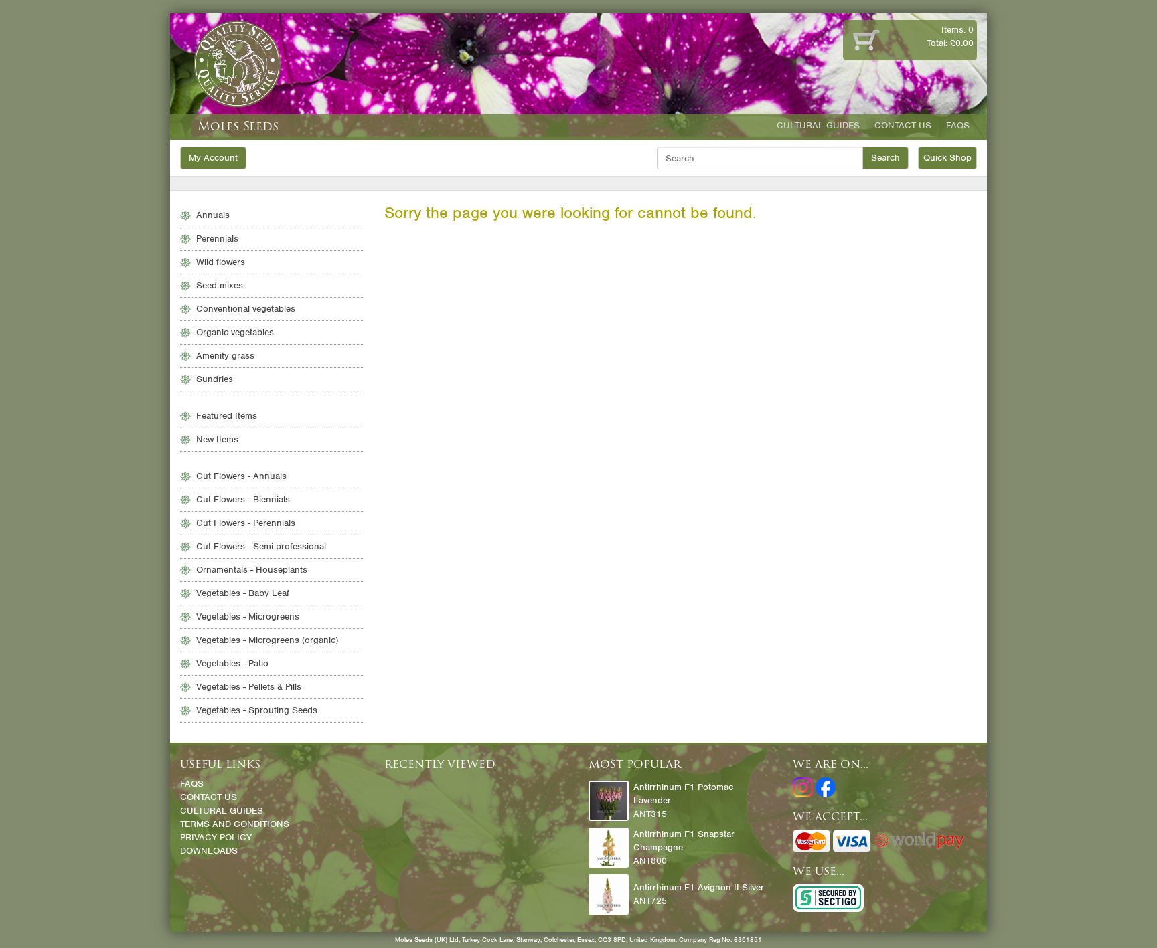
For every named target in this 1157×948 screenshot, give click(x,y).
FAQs (958, 125)
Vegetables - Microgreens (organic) (267, 640)
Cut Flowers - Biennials (243, 499)
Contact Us (902, 125)
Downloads (209, 850)
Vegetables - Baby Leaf (242, 593)
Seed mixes (219, 285)
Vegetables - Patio (232, 663)
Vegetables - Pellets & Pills (248, 686)
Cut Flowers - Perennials (245, 523)
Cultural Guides (818, 125)
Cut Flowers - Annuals (241, 476)
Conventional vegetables (245, 308)
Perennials (217, 238)
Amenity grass (225, 355)
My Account (213, 157)
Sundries (214, 379)
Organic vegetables (235, 332)
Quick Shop (947, 157)
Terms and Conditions (234, 824)
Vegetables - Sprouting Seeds (256, 710)
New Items (217, 439)
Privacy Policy (216, 837)
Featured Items (226, 415)
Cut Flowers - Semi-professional (261, 546)
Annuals (213, 215)
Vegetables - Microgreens (247, 616)
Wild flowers (220, 262)
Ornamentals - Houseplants (251, 569)
